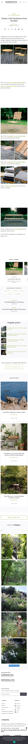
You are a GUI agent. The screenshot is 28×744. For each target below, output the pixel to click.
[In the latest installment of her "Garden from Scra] (14, 599)
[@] (4, 531)
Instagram (18, 705)
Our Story (3, 703)
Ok (14, 742)
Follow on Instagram (15, 665)
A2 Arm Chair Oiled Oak (14, 279)
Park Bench (17, 229)
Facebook (18, 707)
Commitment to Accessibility (7, 711)
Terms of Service (5, 707)
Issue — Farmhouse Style (14, 15)
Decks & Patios (15, 290)
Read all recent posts (14, 517)
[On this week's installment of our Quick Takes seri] (14, 625)
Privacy (3, 709)
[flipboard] (5, 29)
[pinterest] (12, 29)
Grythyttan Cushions (10, 186)
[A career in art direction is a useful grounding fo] (14, 651)
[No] (26, 740)
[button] (20, 2)
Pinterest (18, 703)
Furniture (14, 13)
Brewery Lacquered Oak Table (16, 82)
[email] (18, 29)
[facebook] (8, 29)
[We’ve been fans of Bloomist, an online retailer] (14, 546)
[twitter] (15, 29)
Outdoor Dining (7, 290)
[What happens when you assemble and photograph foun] (14, 572)
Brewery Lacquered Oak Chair (9, 86)
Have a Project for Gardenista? (7, 713)
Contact (3, 705)
